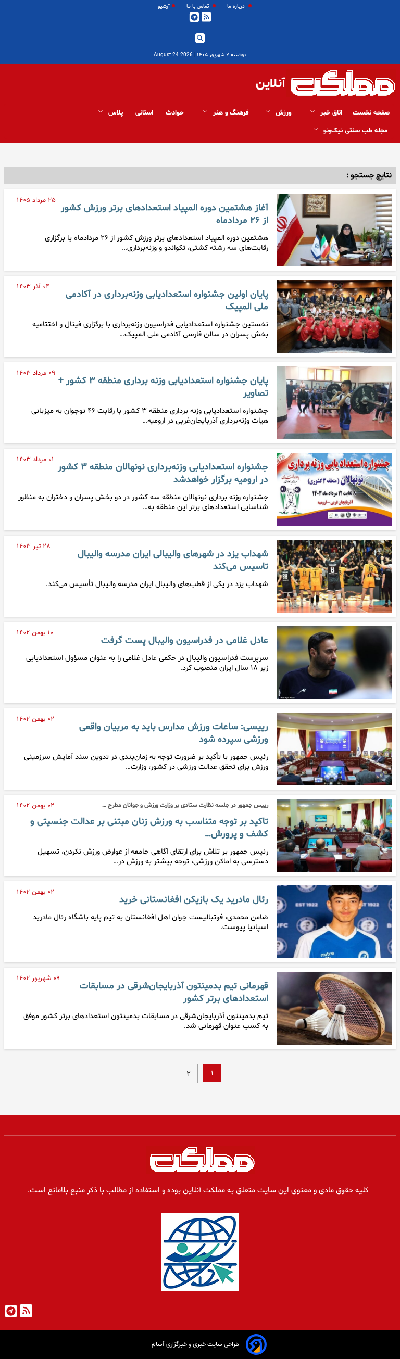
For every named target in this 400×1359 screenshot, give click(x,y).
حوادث (176, 113)
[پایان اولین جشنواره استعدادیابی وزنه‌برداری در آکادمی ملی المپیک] (334, 316)
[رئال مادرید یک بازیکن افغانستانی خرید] (334, 921)
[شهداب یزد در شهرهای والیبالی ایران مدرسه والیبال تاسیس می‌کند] (334, 576)
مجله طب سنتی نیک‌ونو (355, 130)
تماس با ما (198, 6)
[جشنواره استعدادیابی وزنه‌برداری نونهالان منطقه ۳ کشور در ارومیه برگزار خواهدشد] (334, 489)
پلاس (115, 113)
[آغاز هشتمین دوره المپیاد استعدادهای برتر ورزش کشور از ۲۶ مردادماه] (334, 230)
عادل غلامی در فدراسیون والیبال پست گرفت (184, 640)
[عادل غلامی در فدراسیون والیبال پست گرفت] (334, 662)
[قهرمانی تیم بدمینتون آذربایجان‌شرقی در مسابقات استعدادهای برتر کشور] (334, 1008)
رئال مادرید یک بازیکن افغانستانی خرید (193, 900)
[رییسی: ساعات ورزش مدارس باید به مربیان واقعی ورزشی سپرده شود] (334, 749)
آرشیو (164, 6)
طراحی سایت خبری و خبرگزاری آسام (195, 1344)
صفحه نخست (371, 113)
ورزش (283, 113)
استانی (145, 113)
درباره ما (236, 6)
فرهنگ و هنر (229, 113)
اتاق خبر (330, 113)
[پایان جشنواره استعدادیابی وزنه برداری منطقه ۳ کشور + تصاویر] (334, 402)
